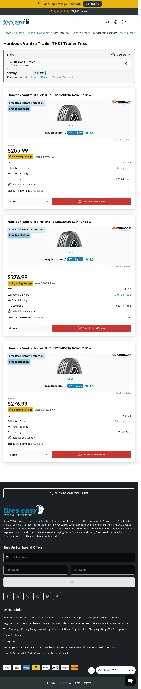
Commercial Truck (64, 647)
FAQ (46, 623)
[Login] (115, 22)
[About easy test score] (65, 133)
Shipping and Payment (87, 617)
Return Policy (109, 617)
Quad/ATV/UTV (104, 647)
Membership (34, 623)
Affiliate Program (71, 629)
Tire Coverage (11, 629)
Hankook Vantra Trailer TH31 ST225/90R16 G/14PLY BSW (49, 95)
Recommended (17, 77)
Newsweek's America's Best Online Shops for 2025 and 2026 (89, 524)
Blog (103, 629)
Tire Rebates (39, 617)
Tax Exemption (116, 629)
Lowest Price (39, 77)
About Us (53, 617)
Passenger (9, 647)
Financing (66, 617)
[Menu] (132, 22)
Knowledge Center (49, 629)
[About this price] (53, 157)
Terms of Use (120, 623)
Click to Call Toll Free (71, 493)
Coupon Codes (59, 623)
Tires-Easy (62, 683)
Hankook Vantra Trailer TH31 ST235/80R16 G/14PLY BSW (49, 221)
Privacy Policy (29, 629)
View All (63, 653)
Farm (54, 653)
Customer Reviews (80, 623)
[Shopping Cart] (124, 22)
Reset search (123, 55)
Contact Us (23, 617)
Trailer (69, 125)
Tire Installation (102, 623)
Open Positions (12, 635)
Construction (41, 653)
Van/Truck (37, 647)
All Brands (9, 617)
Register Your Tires (14, 623)
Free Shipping (91, 629)
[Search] (107, 22)
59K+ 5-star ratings (20, 524)
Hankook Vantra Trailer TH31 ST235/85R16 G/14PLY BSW (49, 348)
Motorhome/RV (85, 647)
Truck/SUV (23, 647)
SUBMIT (69, 582)
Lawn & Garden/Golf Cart (17, 653)
